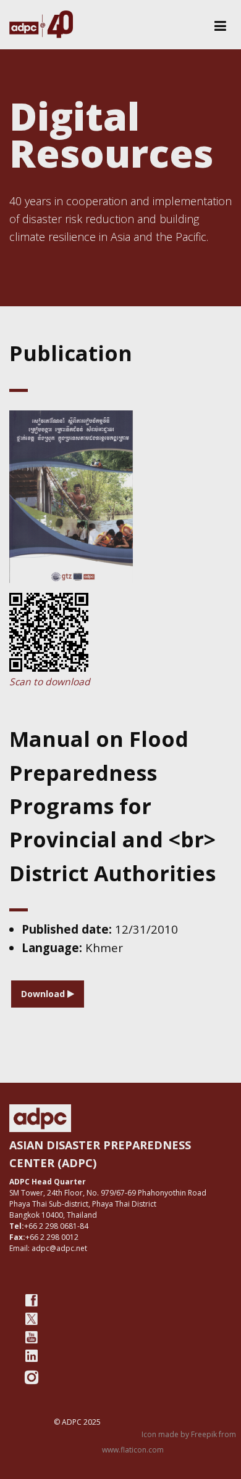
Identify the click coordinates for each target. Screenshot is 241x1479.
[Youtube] (31, 1337)
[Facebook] (31, 1300)
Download (44, 994)
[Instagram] (31, 1377)
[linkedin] (31, 1356)
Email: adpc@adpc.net (48, 1248)
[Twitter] (31, 1319)
